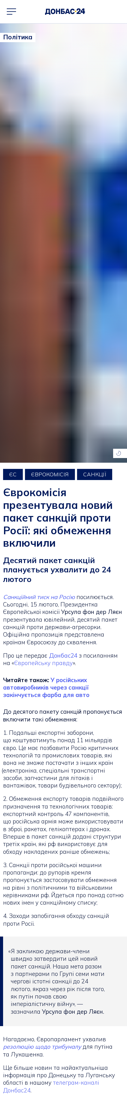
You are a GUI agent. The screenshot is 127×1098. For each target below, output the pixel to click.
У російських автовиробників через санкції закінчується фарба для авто (46, 687)
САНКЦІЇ (94, 474)
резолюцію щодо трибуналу (42, 1046)
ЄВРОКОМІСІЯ (50, 474)
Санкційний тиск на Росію (39, 597)
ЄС (13, 474)
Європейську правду (43, 663)
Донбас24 (63, 655)
